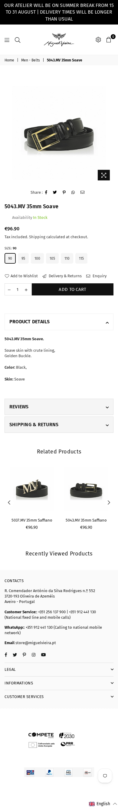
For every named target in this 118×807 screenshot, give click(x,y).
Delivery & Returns (65, 276)
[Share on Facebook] (46, 192)
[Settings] (98, 39)
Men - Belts (30, 60)
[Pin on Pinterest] (64, 192)
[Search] (17, 39)
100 (37, 258)
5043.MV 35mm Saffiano (86, 520)
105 (52, 258)
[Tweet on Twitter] (55, 192)
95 (23, 258)
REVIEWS (19, 407)
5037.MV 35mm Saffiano (31, 520)
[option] (59, 128)
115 (81, 258)
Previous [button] (9, 502)
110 (67, 258)
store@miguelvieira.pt (35, 643)
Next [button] (108, 502)
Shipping (37, 237)
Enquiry (99, 276)
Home (9, 60)
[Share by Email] (82, 192)
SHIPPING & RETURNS (33, 424)
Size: (10, 248)
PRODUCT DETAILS (29, 321)
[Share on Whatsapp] (73, 192)
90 (10, 258)
